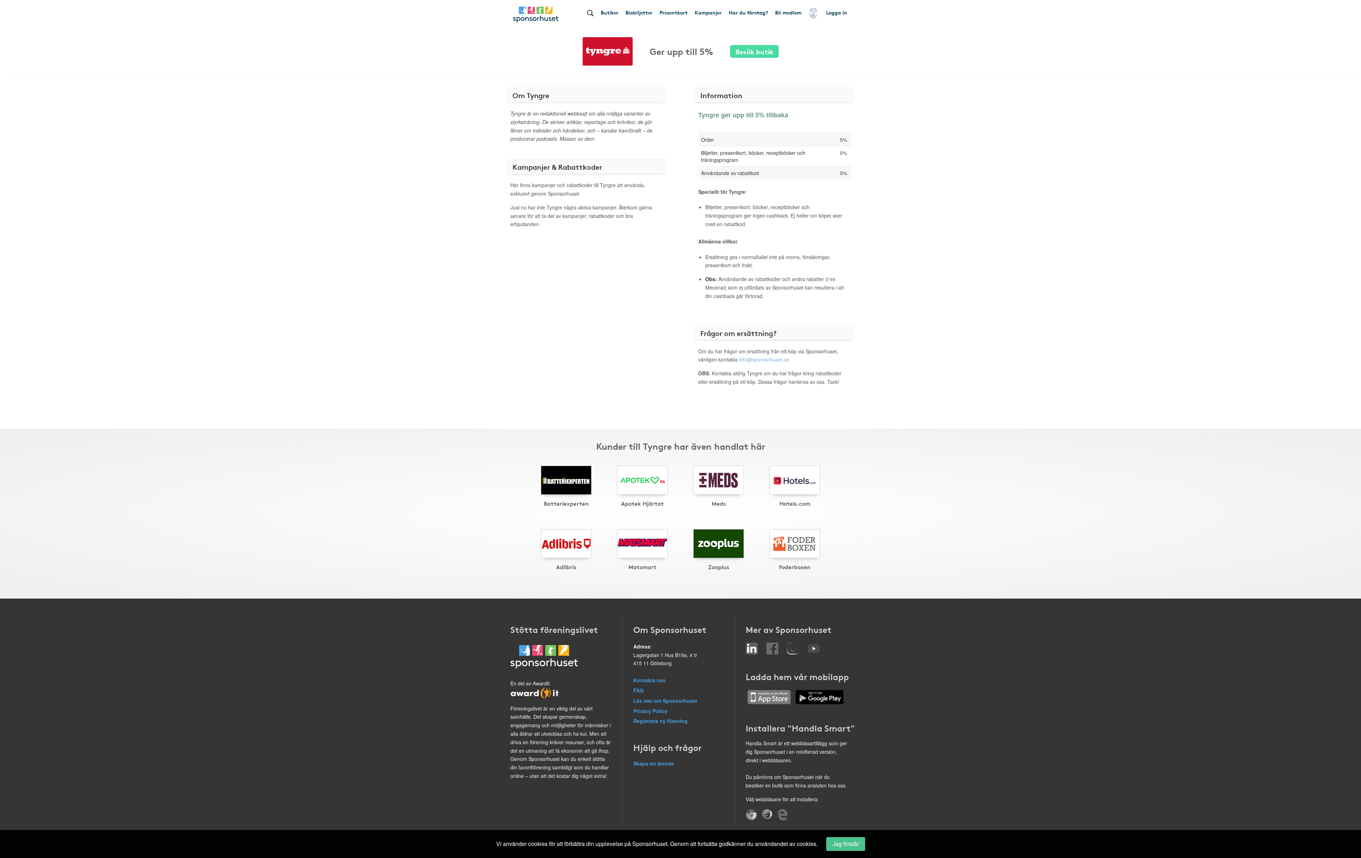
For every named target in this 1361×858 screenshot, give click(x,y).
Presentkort (674, 12)
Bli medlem (788, 12)
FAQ (638, 690)
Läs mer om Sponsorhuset (665, 700)
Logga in (836, 12)
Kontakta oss (649, 680)
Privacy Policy (650, 710)
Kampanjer (708, 12)
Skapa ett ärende (653, 763)
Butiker (609, 12)
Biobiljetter (639, 12)
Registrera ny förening (660, 720)
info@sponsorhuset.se (764, 359)
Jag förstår (846, 844)
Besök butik (754, 51)
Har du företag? (748, 12)
